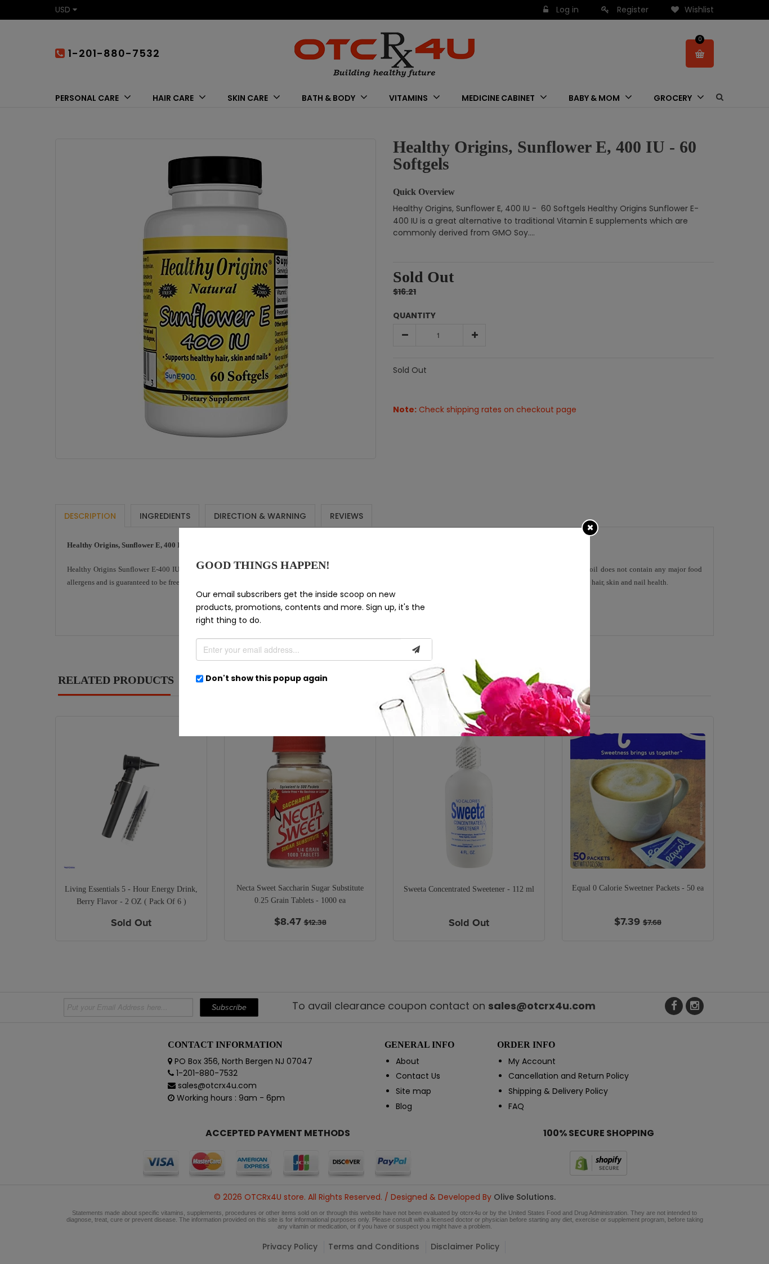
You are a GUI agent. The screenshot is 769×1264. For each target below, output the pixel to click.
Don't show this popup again (266, 678)
